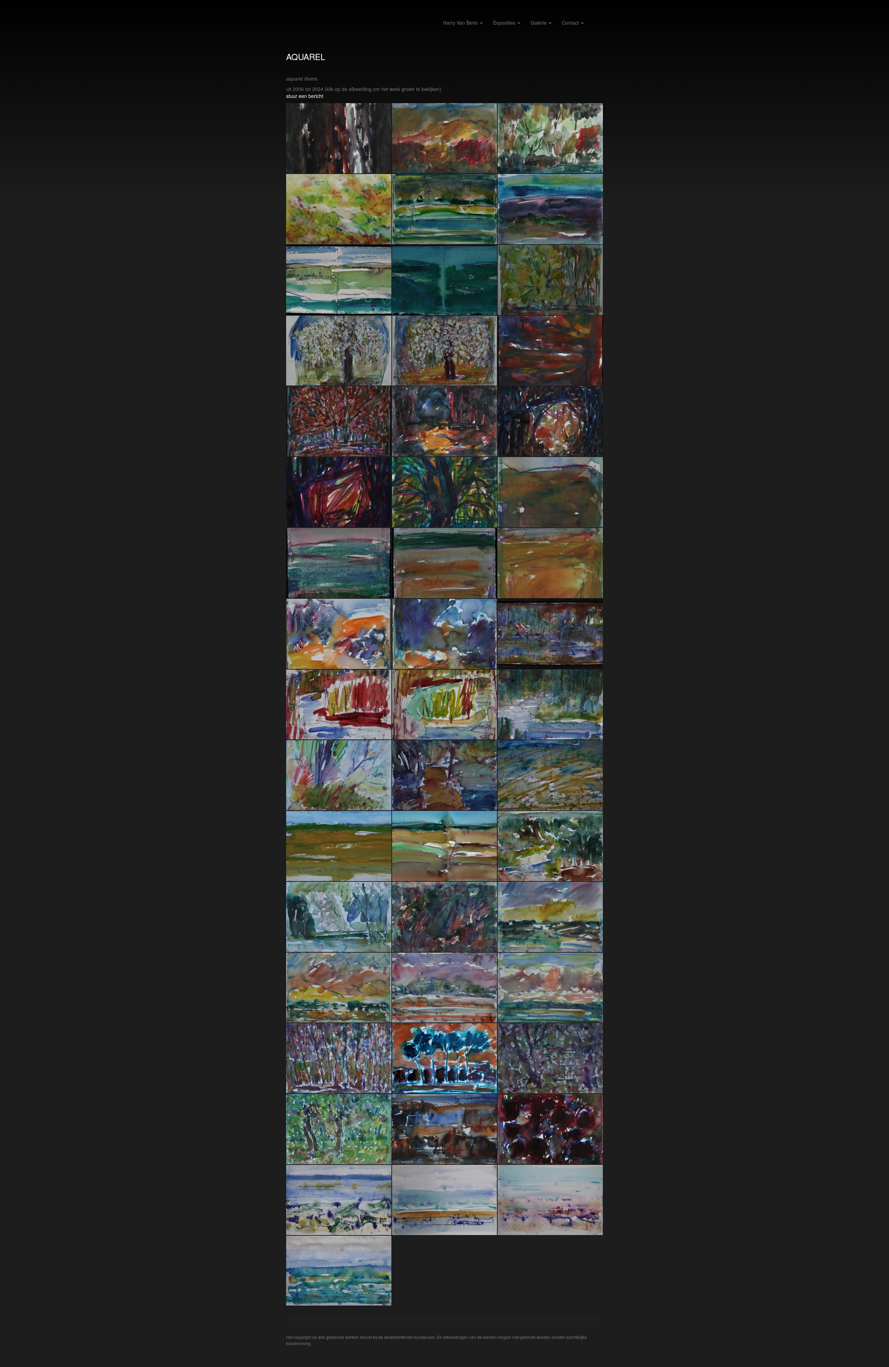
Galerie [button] (539, 22)
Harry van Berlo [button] (461, 22)
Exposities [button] (505, 22)
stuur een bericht (304, 95)
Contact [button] (571, 22)
